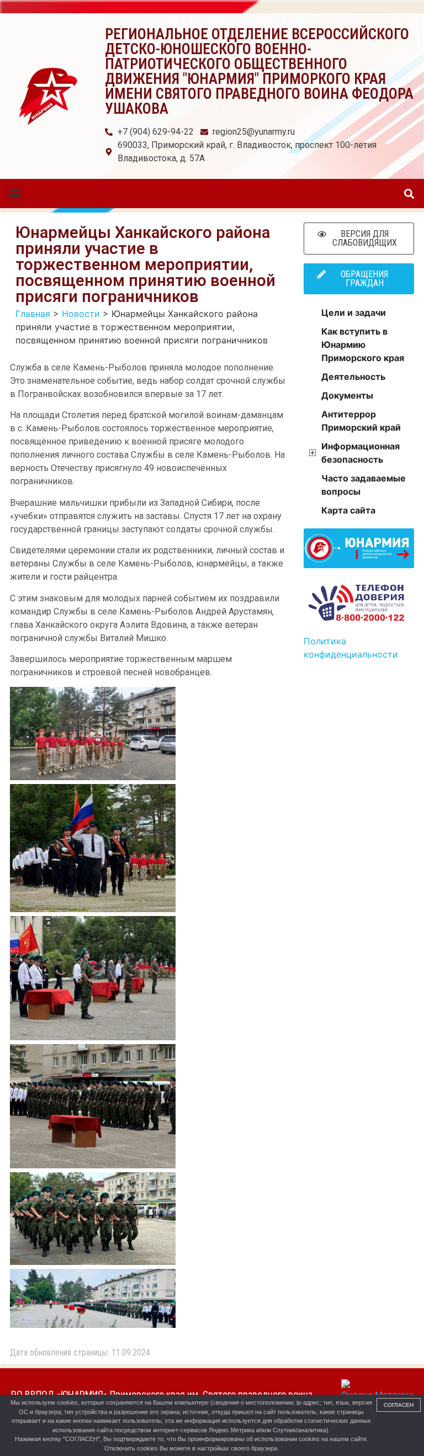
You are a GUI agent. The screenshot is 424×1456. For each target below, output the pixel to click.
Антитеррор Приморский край (361, 421)
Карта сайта (348, 510)
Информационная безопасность (360, 453)
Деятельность (353, 376)
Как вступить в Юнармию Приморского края (362, 344)
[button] (15, 193)
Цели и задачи (353, 312)
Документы (347, 395)
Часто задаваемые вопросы (363, 485)
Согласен (399, 1405)
